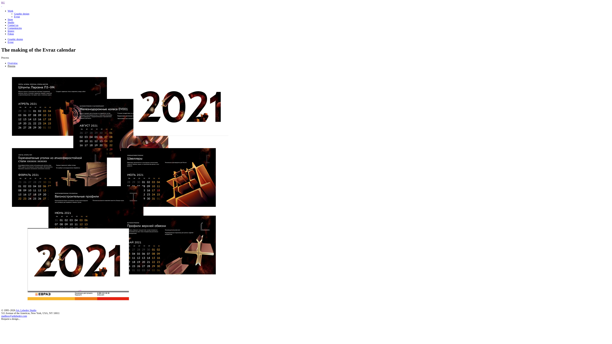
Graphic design (21, 13)
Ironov (11, 31)
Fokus (11, 33)
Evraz (17, 16)
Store (10, 19)
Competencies (15, 28)
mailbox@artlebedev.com (14, 316)
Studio (11, 22)
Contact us (13, 25)
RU (3, 2)
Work (10, 11)
